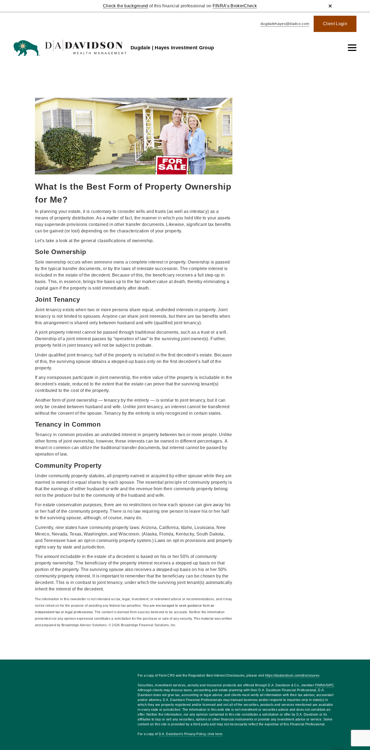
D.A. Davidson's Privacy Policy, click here (190, 734)
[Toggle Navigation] (352, 47)
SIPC (330, 685)
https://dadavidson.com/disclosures (292, 675)
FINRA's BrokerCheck (235, 6)
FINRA (320, 685)
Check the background (125, 6)
